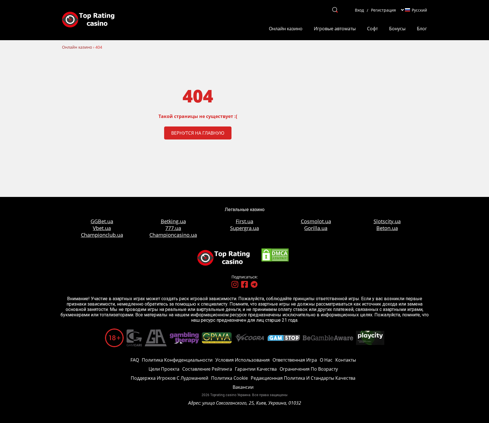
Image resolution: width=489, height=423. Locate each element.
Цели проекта (164, 369)
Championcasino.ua (173, 234)
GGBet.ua (102, 221)
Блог (422, 28)
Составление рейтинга (207, 369)
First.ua (244, 221)
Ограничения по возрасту (309, 369)
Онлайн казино (286, 28)
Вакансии (243, 387)
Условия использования (242, 360)
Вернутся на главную (197, 133)
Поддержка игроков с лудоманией (169, 378)
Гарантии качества (256, 369)
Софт (372, 28)
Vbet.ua (102, 228)
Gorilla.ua (315, 228)
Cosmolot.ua (316, 221)
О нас (326, 360)
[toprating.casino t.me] (254, 285)
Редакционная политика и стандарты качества (303, 378)
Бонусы (397, 28)
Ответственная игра (295, 360)
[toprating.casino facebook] (244, 285)
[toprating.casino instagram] (234, 285)
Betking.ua (173, 221)
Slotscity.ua (387, 221)
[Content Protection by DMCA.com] (275, 260)
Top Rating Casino (92, 20)
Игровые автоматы (335, 28)
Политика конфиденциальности (177, 360)
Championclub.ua (102, 234)
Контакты (345, 360)
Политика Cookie (229, 378)
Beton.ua (387, 228)
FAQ (134, 360)
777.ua (173, 228)
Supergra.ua (244, 228)
